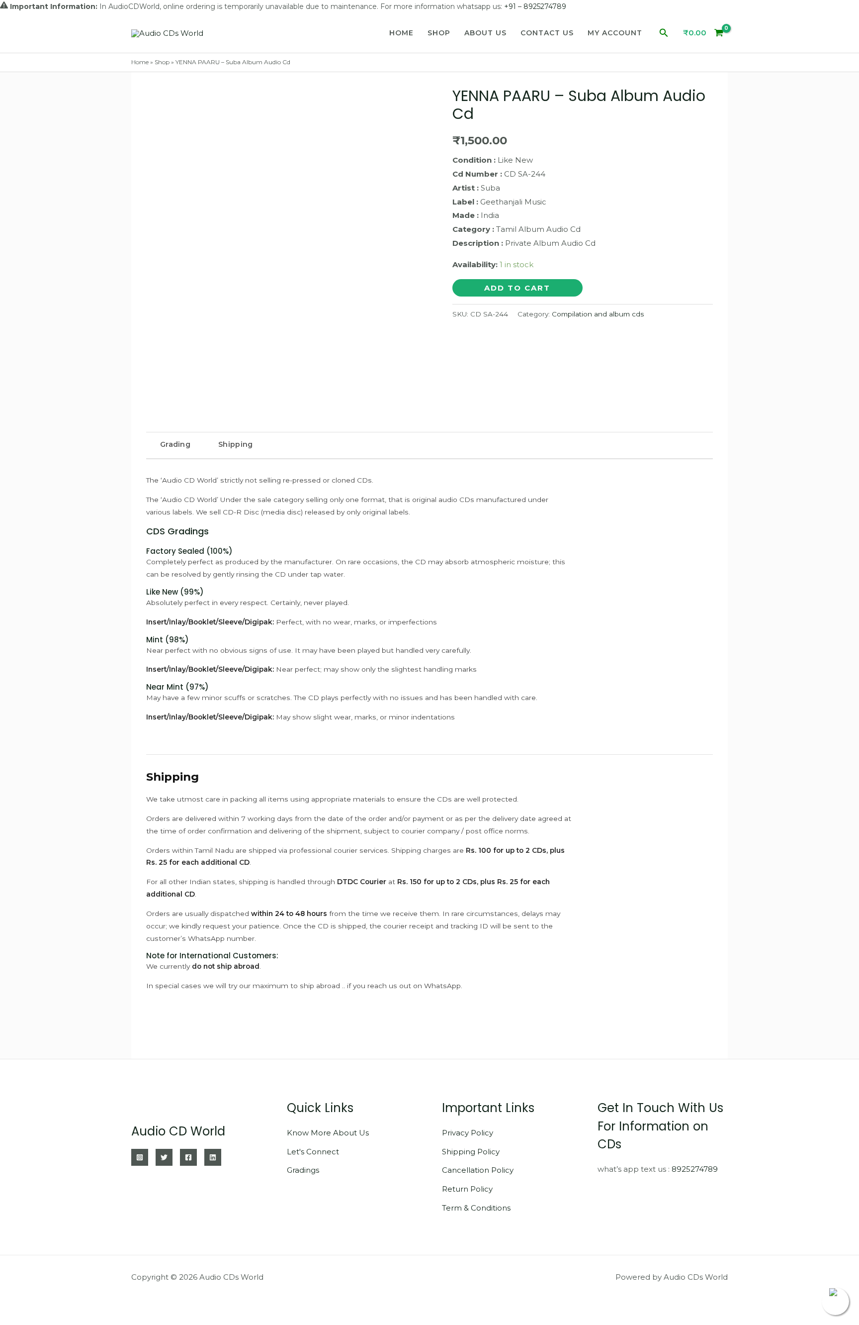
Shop (439, 32)
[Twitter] (164, 1157)
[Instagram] (139, 1157)
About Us (485, 32)
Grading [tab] (175, 444)
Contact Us (547, 32)
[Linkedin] (212, 1157)
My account (615, 32)
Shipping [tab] (235, 444)
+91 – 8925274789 (535, 6)
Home (401, 32)
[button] (664, 33)
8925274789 (695, 1169)
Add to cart (517, 288)
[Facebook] (188, 1157)
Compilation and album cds (598, 314)
